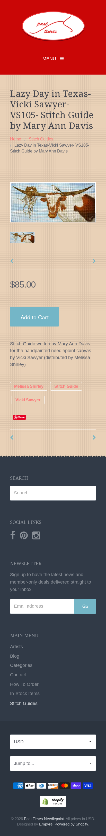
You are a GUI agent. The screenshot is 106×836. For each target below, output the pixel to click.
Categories (21, 665)
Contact (18, 674)
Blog (14, 656)
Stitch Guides (41, 139)
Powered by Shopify (71, 824)
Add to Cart (35, 317)
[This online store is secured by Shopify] (53, 801)
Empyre (45, 824)
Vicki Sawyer (27, 400)
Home (15, 139)
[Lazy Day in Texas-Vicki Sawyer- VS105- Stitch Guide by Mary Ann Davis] (22, 237)
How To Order (24, 684)
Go (85, 606)
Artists (16, 646)
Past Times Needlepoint (44, 819)
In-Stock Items (25, 693)
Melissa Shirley (28, 386)
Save (21, 417)
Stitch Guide (66, 386)
